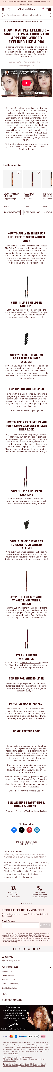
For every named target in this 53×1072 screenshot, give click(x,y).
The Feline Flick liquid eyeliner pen (20, 248)
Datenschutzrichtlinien (10, 1057)
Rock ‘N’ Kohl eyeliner (29, 442)
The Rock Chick (25, 779)
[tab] (21, 903)
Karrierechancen (8, 980)
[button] (5, 15)
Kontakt (15, 1053)
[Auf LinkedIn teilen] (37, 830)
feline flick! (34, 786)
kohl (45, 132)
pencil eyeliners (17, 135)
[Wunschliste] (9, 9)
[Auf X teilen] (22, 830)
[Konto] (42, 9)
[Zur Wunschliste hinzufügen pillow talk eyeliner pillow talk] (38, 173)
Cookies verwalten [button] (9, 1061)
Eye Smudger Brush (23, 608)
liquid (39, 132)
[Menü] (3, 9)
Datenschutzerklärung (10, 984)
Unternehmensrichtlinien (37, 1059)
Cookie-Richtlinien (9, 988)
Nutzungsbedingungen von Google (33, 1066)
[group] (11, 193)
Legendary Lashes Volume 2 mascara (22, 753)
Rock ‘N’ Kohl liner (39, 615)
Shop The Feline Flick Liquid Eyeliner (26, 410)
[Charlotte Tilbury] (26, 9)
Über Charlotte (8, 975)
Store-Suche (7, 971)
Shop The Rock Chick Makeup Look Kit (26, 791)
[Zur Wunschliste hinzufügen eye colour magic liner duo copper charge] (19, 173)
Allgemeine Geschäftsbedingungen (15, 1059)
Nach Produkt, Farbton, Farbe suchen (24, 15)
